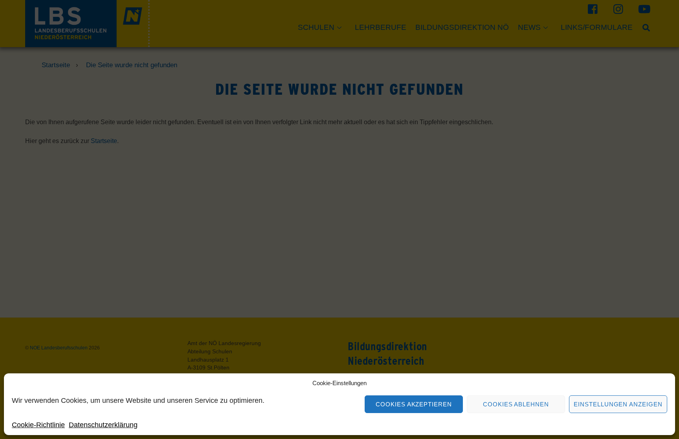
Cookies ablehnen (516, 404)
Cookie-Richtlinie (38, 425)
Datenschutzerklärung (103, 425)
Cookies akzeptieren (414, 404)
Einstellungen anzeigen (618, 404)
